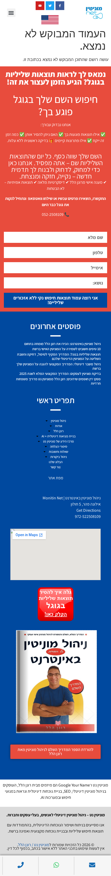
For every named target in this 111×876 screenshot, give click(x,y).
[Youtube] (40, 5)
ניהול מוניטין (58, 421)
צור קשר (55, 467)
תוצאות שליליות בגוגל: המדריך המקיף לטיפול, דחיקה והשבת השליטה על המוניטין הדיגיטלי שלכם (59, 356)
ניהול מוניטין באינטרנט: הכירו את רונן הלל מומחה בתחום (62, 343)
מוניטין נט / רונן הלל (33, 844)
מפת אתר (55, 478)
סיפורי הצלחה (58, 446)
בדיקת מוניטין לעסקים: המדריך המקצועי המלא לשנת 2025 (60, 373)
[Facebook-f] (60, 5)
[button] (11, 12)
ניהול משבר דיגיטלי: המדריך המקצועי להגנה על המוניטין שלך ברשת (58, 366)
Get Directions (88, 510)
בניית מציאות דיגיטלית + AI (59, 436)
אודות (58, 426)
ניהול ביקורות (58, 457)
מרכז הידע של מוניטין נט (58, 441)
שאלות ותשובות (58, 451)
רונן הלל (58, 431)
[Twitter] (50, 5)
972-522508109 (88, 516)
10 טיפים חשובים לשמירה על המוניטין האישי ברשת (66, 349)
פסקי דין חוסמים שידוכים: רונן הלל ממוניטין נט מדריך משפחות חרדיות (58, 381)
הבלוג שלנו (55, 462)
